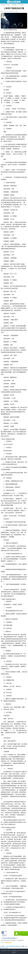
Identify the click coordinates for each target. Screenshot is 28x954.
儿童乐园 (13, 4)
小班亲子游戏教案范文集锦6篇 (12, 946)
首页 (8, 4)
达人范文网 (13, 950)
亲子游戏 (20, 4)
